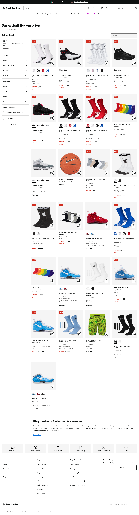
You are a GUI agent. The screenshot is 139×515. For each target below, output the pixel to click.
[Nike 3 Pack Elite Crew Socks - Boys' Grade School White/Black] (38, 234)
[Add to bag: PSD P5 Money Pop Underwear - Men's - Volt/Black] (106, 334)
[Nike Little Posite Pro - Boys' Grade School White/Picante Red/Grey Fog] (65, 289)
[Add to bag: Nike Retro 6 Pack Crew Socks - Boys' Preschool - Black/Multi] (79, 226)
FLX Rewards (90, 14)
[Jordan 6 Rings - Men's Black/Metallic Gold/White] (38, 125)
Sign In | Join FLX (126, 8)
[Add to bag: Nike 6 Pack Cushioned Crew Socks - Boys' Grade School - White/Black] (106, 63)
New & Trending (42, 14)
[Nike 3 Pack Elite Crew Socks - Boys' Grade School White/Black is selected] (115, 180)
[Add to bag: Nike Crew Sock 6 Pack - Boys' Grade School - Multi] (134, 118)
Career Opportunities (10, 469)
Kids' (66, 14)
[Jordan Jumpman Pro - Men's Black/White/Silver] (65, 70)
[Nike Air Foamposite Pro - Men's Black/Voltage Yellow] (43, 394)
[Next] (135, 2)
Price (5, 96)
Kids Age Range (8, 65)
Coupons (39, 473)
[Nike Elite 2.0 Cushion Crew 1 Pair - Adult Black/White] (38, 70)
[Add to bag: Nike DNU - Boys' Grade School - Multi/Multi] (52, 281)
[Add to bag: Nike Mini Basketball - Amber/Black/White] (79, 173)
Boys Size (6, 81)
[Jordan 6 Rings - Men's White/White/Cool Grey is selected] (34, 180)
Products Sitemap (9, 481)
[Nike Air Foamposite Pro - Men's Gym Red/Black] (38, 394)
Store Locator (41, 493)
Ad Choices (73, 477)
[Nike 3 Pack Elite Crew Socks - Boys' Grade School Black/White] (119, 180)
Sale (99, 14)
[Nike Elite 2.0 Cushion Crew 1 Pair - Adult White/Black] (65, 125)
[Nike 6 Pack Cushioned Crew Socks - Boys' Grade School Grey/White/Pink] (92, 70)
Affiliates (6, 473)
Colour (5, 86)
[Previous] (4, 2)
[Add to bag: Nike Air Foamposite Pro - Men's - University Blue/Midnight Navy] (52, 386)
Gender (5, 55)
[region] (69, 2)
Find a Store (6, 48)
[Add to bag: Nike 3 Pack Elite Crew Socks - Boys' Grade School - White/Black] (134, 173)
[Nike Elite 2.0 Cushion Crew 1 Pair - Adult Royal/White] (47, 70)
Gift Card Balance (42, 469)
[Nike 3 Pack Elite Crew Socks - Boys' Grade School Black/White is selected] (34, 234)
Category (6, 70)
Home (3, 20)
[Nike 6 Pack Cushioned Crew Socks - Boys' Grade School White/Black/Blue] (97, 70)
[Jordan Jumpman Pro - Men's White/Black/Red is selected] (61, 70)
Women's (59, 14)
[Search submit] (81, 8)
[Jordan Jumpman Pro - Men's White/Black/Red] (119, 70)
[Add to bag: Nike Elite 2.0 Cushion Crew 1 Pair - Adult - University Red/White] (106, 118)
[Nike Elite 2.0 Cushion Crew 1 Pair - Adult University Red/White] (43, 70)
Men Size (6, 76)
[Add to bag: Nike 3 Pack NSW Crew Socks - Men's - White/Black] (134, 334)
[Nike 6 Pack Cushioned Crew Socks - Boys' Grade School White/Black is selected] (88, 70)
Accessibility (74, 473)
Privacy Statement (76, 469)
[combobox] (54, 8)
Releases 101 (41, 489)
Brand (5, 60)
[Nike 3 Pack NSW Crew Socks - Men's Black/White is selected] (88, 289)
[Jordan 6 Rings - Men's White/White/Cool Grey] (47, 125)
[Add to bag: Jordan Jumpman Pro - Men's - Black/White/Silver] (134, 63)
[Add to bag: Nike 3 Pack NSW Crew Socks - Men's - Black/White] (106, 281)
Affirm (39, 481)
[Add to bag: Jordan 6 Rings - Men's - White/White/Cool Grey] (52, 173)
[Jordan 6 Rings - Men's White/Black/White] (43, 125)
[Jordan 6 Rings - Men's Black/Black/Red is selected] (34, 125)
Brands (73, 14)
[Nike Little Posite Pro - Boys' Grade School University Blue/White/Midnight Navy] (92, 234)
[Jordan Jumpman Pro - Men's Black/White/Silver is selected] (115, 70)
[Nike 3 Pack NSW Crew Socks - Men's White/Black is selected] (115, 341)
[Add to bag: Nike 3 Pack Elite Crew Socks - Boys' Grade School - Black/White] (52, 226)
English (92, 8)
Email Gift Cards (42, 464)
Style (5, 91)
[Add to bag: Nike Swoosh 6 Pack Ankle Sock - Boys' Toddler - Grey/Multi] (106, 173)
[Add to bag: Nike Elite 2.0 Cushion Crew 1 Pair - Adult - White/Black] (52, 63)
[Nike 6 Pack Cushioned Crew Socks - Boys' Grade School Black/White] (101, 70)
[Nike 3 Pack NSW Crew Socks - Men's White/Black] (92, 289)
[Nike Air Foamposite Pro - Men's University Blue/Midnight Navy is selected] (34, 394)
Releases (81, 14)
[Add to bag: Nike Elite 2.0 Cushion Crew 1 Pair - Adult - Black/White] (79, 118)
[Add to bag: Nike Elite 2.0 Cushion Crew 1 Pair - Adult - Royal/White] (134, 226)
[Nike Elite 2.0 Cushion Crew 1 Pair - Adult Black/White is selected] (61, 125)
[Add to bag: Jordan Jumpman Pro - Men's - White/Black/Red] (79, 63)
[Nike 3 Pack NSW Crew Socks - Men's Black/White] (119, 341)
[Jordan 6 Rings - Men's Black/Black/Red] (47, 180)
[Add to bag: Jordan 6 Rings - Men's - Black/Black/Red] (52, 118)
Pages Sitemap (8, 477)
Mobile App (40, 477)
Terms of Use (74, 464)
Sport (5, 102)
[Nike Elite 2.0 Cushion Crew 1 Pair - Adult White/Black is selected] (34, 70)
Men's (52, 14)
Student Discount (42, 485)
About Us (6, 464)
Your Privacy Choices (77, 481)
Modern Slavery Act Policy (78, 485)
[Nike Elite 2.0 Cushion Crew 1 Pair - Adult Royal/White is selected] (115, 234)
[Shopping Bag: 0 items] (135, 8)
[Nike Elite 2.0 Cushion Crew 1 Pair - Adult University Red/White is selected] (88, 125)
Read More (37, 435)
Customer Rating (9, 107)
